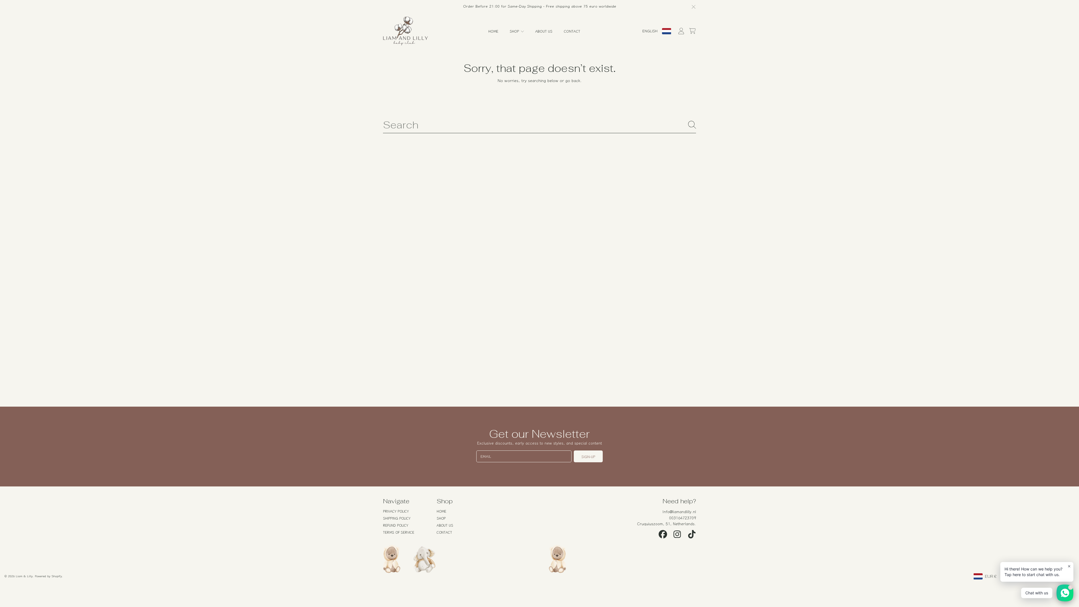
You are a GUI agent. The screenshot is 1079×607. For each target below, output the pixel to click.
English (650, 30)
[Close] (693, 6)
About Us (445, 525)
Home (441, 511)
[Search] (692, 125)
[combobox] (539, 124)
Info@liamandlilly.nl (679, 511)
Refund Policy (395, 525)
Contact (444, 532)
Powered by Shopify (48, 576)
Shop (515, 31)
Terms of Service (398, 532)
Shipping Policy (397, 518)
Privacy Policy (396, 511)
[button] (692, 31)
